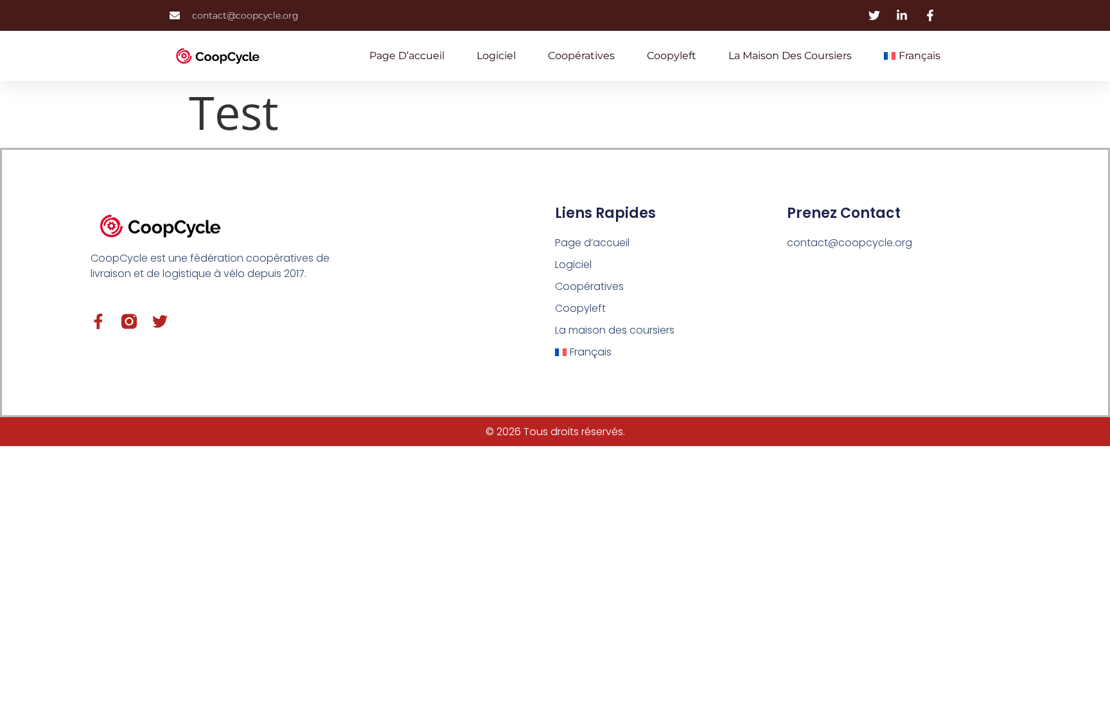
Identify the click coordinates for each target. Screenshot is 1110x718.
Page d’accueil (407, 55)
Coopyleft (671, 55)
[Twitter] (160, 321)
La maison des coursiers (790, 55)
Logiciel (496, 55)
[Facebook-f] (98, 321)
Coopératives (581, 55)
